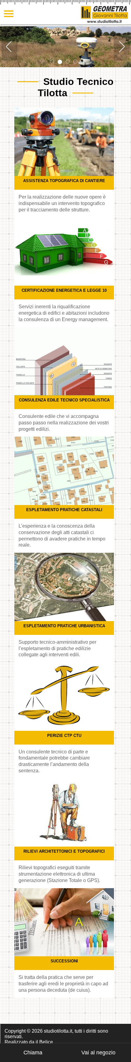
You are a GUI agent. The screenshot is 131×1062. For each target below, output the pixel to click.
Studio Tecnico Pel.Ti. (104, 14)
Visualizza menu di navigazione (9, 14)
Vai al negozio (98, 1052)
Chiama (32, 1052)
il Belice (44, 1042)
